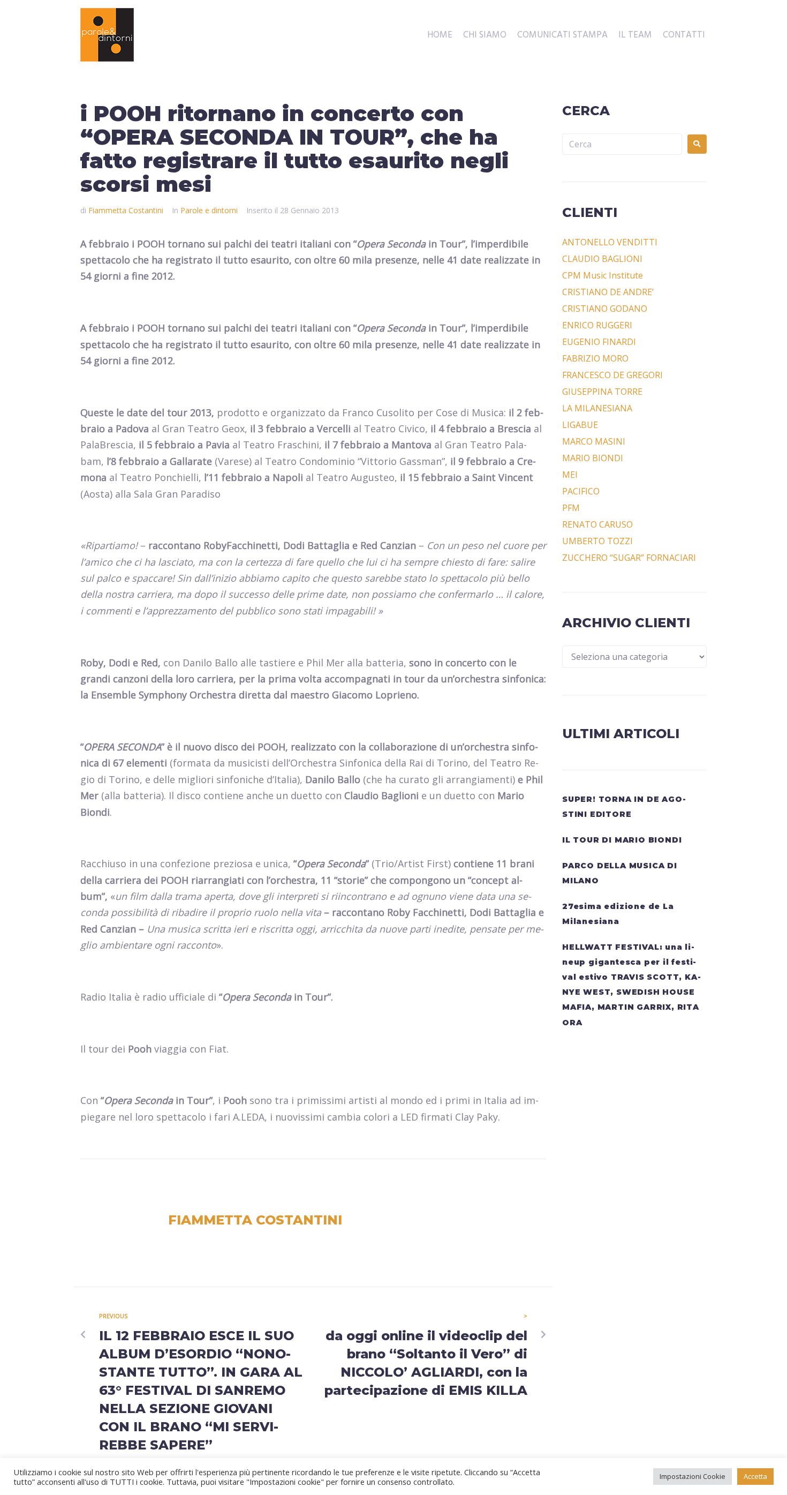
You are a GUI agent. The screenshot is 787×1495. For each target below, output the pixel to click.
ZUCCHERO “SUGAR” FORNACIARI (629, 558)
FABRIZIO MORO (595, 358)
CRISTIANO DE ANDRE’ (608, 292)
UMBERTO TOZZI (597, 541)
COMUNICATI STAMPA (562, 35)
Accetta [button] (755, 1476)
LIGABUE (580, 425)
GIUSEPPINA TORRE (602, 391)
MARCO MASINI (593, 441)
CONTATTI (684, 35)
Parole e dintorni (209, 210)
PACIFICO (581, 491)
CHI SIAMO (484, 35)
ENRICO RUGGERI (597, 325)
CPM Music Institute (602, 275)
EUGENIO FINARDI (599, 342)
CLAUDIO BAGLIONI (602, 259)
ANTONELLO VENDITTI (609, 242)
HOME (439, 35)
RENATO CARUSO (597, 524)
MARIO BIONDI (592, 458)
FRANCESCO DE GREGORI (612, 375)
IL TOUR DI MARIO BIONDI (622, 840)
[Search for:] (622, 144)
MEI (570, 474)
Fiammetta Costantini (125, 210)
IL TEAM (635, 35)
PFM (571, 508)
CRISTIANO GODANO (604, 308)
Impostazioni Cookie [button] (692, 1476)
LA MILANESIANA (597, 408)
